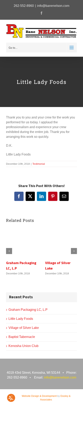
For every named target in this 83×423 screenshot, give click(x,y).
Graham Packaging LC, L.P (28, 309)
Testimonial (38, 164)
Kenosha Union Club (23, 346)
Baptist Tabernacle (21, 337)
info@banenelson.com (53, 5)
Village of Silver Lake (23, 327)
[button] (9, 251)
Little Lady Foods (20, 318)
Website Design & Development (39, 396)
